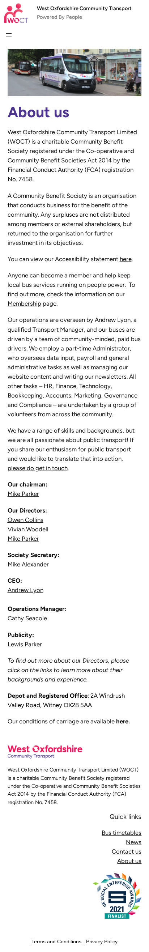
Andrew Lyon (25, 590)
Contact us (126, 851)
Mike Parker (23, 493)
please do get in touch (38, 468)
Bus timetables (121, 832)
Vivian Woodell (28, 529)
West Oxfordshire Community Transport (84, 8)
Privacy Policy (102, 941)
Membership (24, 303)
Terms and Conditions (56, 941)
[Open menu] (8, 34)
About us (129, 860)
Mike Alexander (28, 564)
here (126, 259)
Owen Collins (25, 519)
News (133, 842)
